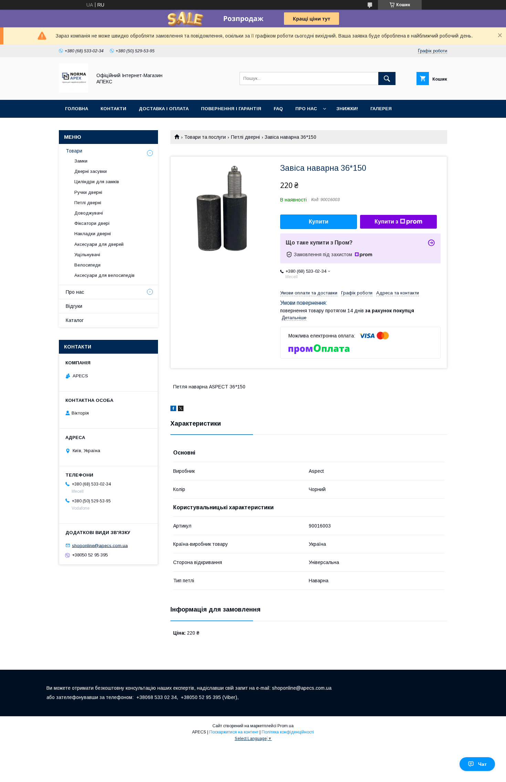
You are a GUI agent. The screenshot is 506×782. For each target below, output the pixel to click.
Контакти (113, 108)
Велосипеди (87, 265)
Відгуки (74, 306)
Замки (80, 161)
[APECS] (73, 91)
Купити (318, 222)
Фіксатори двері (91, 223)
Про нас (306, 108)
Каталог (75, 320)
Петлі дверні (245, 137)
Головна (76, 108)
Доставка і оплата (164, 108)
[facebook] (173, 409)
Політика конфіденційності (288, 732)
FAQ (278, 108)
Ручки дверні (88, 192)
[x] (180, 409)
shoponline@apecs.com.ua (100, 545)
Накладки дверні (92, 233)
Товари (74, 151)
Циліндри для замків (96, 181)
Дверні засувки (90, 171)
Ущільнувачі (87, 254)
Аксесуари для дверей (99, 244)
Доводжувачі (88, 213)
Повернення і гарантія (231, 108)
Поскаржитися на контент (234, 732)
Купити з (386, 222)
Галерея (381, 108)
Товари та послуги (205, 137)
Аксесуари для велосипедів (104, 275)
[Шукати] (387, 78)
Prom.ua (285, 725)
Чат (482, 764)
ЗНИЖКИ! (347, 108)
